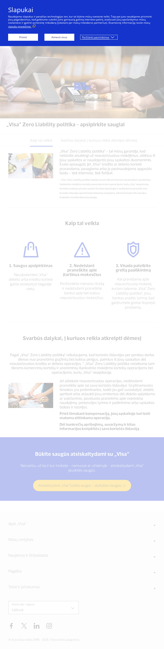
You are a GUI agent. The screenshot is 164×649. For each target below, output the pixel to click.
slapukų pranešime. (19, 26)
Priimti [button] (23, 37)
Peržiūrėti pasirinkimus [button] (95, 37)
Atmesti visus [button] (59, 37)
